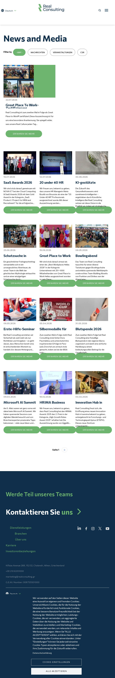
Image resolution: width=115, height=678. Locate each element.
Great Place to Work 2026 (55, 256)
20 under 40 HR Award (52, 182)
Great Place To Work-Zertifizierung (22, 105)
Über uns (20, 539)
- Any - (19, 52)
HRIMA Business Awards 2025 (52, 402)
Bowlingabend (86, 256)
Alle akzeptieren (56, 671)
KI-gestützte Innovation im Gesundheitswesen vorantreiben (89, 182)
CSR (82, 52)
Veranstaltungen (62, 52)
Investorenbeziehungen (20, 551)
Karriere (11, 545)
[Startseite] (51, 8)
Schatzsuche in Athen (15, 256)
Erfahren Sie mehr (24, 134)
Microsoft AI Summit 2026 (20, 402)
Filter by (8, 52)
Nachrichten (38, 52)
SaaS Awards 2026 (18, 182)
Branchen (21, 533)
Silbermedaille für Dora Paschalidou (53, 329)
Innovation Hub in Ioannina (88, 402)
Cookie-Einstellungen (56, 662)
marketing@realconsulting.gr (20, 576)
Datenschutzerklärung (42, 653)
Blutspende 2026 (88, 329)
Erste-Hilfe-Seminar (19, 329)
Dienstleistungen (20, 527)
